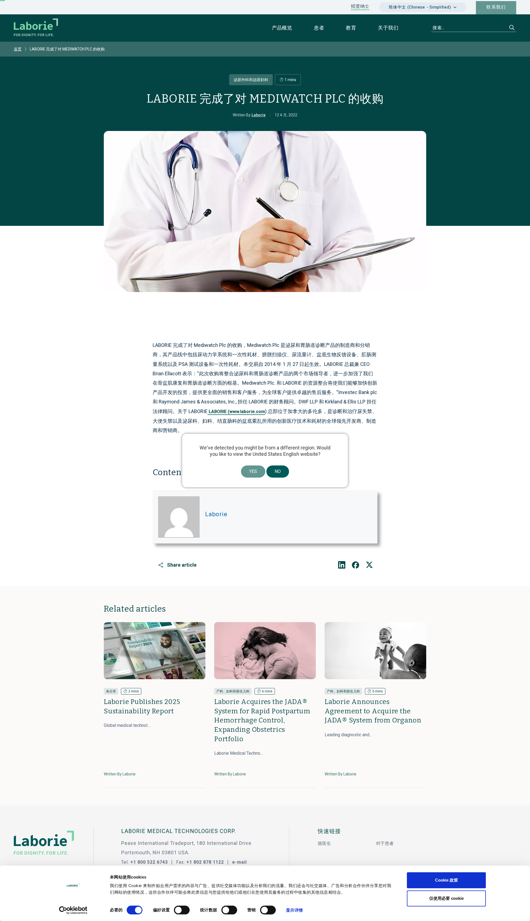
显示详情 (294, 910)
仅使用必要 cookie (446, 898)
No (278, 471)
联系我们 (496, 7)
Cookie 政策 (446, 880)
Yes (253, 471)
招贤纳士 (360, 6)
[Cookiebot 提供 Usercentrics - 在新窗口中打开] (73, 910)
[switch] (182, 910)
